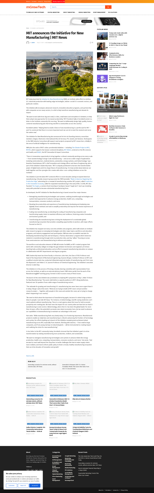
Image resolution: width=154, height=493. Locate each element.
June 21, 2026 (113, 120)
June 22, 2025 (113, 81)
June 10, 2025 (113, 59)
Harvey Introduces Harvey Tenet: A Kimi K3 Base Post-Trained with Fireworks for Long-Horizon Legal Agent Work (58, 431)
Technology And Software (35, 12)
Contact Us (40, 1)
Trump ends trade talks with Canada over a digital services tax (118, 35)
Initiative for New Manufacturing (52, 99)
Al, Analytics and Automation (37, 28)
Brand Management (56, 467)
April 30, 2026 (113, 140)
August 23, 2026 (53, 437)
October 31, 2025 (103, 110)
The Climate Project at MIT (80, 147)
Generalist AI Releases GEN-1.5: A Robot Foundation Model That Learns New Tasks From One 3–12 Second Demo (75, 366)
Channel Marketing (55, 470)
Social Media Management (69, 473)
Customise (11, 485)
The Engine (36, 186)
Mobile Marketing (84, 12)
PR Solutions (112, 12)
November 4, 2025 (114, 71)
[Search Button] (108, 7)
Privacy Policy (47, 1)
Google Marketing (70, 456)
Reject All (23, 485)
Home (27, 28)
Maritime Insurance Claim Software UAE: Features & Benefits (117, 128)
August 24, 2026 (30, 405)
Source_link (30, 356)
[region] (23, 480)
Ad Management (57, 460)
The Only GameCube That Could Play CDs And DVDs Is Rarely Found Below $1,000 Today (90, 458)
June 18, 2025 (113, 47)
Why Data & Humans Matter (82, 399)
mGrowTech (35, 7)
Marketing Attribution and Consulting (69, 460)
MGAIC (39, 152)
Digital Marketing (54, 12)
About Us (28, 1)
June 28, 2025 (113, 39)
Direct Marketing (69, 12)
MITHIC (28, 150)
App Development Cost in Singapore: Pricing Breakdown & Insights (117, 77)
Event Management (99, 12)
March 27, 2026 (113, 132)
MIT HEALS (67, 150)
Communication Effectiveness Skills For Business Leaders (116, 55)
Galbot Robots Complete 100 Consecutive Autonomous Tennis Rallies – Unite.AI (35, 429)
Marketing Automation (68, 464)
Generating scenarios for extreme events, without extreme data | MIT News (34, 401)
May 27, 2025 (40, 42)
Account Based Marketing (56, 456)
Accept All (35, 485)
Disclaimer (34, 1)
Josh (33, 42)
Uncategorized (69, 480)
